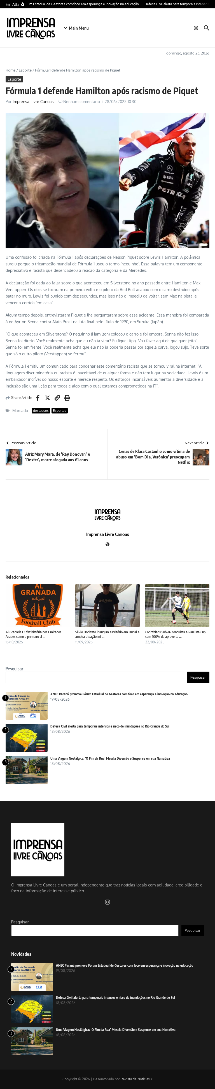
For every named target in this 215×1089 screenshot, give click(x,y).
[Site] (107, 544)
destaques (41, 410)
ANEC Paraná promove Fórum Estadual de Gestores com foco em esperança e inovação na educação (119, 694)
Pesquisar (14, 668)
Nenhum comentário (81, 101)
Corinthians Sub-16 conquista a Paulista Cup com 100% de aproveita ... (175, 634)
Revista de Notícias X (137, 1079)
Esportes (59, 410)
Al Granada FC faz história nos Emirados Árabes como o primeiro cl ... (33, 634)
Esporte (25, 70)
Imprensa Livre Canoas (33, 101)
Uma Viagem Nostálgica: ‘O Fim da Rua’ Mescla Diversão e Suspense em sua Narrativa (110, 758)
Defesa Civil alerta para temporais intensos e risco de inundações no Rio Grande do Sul (109, 726)
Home (10, 70)
